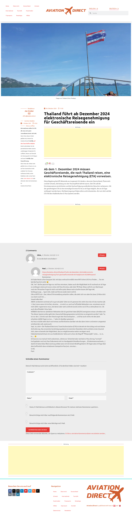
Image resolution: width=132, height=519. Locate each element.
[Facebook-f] (10, 491)
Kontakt (73, 506)
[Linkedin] (22, 491)
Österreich (16, 6)
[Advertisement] (77, 142)
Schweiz (37, 6)
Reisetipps (19, 15)
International (9, 11)
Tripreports (9, 15)
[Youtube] (26, 491)
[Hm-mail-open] (14, 494)
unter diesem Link (28, 178)
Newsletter (68, 510)
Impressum (64, 506)
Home (7, 6)
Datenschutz (56, 510)
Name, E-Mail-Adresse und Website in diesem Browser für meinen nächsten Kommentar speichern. (63, 407)
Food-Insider (29, 11)
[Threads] (38, 491)
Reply (103, 255)
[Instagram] (18, 491)
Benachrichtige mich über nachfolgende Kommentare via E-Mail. (52, 415)
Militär (28, 15)
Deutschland (26, 6)
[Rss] (34, 491)
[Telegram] (30, 491)
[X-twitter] (14, 491)
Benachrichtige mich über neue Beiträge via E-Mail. (47, 423)
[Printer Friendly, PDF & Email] (49, 163)
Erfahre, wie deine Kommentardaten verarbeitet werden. (85, 433)
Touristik (19, 11)
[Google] (10, 494)
